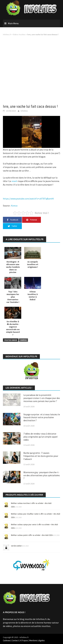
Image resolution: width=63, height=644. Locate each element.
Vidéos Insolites (19, 34)
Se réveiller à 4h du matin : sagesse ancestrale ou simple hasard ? (13, 328)
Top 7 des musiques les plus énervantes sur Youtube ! (12, 297)
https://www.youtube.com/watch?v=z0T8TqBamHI (28, 198)
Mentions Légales (37, 640)
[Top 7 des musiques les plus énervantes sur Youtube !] (12, 283)
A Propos (24, 640)
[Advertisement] (31, 70)
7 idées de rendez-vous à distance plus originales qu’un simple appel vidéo (40, 436)
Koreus (14, 205)
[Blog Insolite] (31, 8)
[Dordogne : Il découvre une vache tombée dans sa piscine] (12, 253)
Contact (15, 640)
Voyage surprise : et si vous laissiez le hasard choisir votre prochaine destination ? (41, 417)
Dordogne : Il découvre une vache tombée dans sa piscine (13, 267)
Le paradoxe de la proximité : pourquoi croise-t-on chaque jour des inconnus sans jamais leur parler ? (41, 398)
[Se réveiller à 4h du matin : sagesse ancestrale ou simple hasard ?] (12, 313)
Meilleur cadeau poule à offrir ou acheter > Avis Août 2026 (31, 535)
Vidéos (23, 340)
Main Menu (13, 23)
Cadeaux (6, 640)
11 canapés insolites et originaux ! (32, 264)
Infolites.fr (7, 34)
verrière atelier (16, 546)
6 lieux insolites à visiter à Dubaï (33, 295)
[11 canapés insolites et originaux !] (32, 253)
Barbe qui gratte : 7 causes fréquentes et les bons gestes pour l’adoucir (40, 455)
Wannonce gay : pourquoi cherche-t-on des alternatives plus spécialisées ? (41, 475)
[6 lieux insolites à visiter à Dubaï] (32, 283)
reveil (14, 181)
